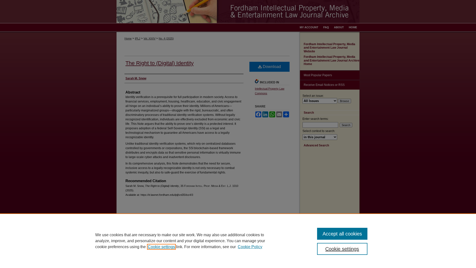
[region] (238, 240)
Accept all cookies (342, 233)
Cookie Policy (250, 247)
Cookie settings (161, 247)
